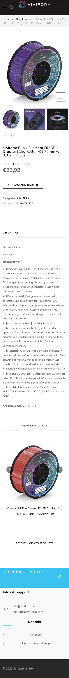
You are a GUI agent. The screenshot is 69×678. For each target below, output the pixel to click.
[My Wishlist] (57, 7)
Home (6, 19)
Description (11, 232)
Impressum (36, 634)
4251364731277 (23, 203)
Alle (18, 19)
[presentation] (5, 135)
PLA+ (25, 19)
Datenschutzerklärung (36, 643)
